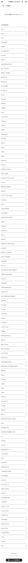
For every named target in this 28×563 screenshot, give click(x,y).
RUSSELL (3, 440)
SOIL (2, 458)
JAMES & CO (4, 291)
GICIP (2, 204)
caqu (2, 112)
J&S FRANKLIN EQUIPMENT (8, 296)
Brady (2, 94)
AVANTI (3, 59)
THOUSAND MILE (5, 497)
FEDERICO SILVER (5, 169)
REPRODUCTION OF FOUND (8, 418)
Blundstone (4, 90)
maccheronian (5, 327)
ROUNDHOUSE (5, 427)
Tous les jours (5, 510)
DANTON (3, 138)
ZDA (2, 545)
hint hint (3, 265)
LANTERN (3, 300)
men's (2, 29)
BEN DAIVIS (4, 77)
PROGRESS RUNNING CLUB (8, 432)
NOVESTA (3, 379)
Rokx (2, 423)
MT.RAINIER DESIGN (6, 362)
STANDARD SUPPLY (6, 471)
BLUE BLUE (4, 81)
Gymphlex (3, 226)
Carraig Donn (4, 116)
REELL (2, 414)
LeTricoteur (4, 313)
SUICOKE (3, 480)
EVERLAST (4, 160)
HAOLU (3, 235)
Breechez (3, 99)
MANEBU (3, 331)
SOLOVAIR (3, 462)
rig (2, 436)
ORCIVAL (3, 397)
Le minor (3, 309)
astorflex (3, 55)
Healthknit (3, 248)
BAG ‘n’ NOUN (5, 68)
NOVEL (3, 375)
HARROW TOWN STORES (7, 243)
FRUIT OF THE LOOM (6, 195)
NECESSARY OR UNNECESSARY (9, 366)
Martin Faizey (4, 344)
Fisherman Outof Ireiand (7, 178)
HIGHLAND (4, 261)
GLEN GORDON (5, 208)
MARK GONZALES (5, 335)
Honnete (3, 278)
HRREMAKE (4, 283)
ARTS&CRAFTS (5, 51)
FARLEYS (3, 165)
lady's (2, 33)
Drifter (3, 147)
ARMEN (3, 46)
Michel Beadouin (5, 348)
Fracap (3, 182)
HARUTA (3, 239)
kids (2, 38)
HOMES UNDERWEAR (6, 274)
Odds (2, 388)
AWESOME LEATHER (6, 64)
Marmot (3, 340)
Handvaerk (4, 230)
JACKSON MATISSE (6, 287)
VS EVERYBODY (5, 532)
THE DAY (3, 493)
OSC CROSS (4, 401)
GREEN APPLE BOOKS (6, 217)
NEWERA (3, 370)
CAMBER (3, 108)
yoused (3, 541)
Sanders (3, 445)
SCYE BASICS (4, 453)
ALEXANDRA (4, 42)
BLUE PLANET (4, 86)
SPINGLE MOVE (5, 467)
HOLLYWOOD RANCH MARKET (9, 270)
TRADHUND (4, 519)
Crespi (3, 125)
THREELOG (4, 502)
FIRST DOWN (4, 173)
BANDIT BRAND (5, 73)
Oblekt (3, 383)
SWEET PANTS (5, 489)
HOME (2, 5)
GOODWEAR (4, 213)
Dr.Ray (3, 151)
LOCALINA (3, 322)
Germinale (3, 200)
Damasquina (4, 134)
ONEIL (2, 392)
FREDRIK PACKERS (6, 186)
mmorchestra (4, 353)
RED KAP (3, 410)
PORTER (3, 405)
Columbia (3, 121)
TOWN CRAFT (5, 515)
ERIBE (2, 156)
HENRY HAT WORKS (6, 252)
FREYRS (3, 191)
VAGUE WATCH (5, 524)
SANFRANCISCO (5, 449)
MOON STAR (4, 357)
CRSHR (3, 129)
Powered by (12, 555)
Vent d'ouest (4, 528)
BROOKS (3, 103)
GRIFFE (3, 221)
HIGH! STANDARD (5, 256)
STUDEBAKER (4, 475)
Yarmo (2, 537)
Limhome (3, 318)
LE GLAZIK (3, 305)
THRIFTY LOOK (5, 506)
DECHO (3, 143)
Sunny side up (5, 484)
